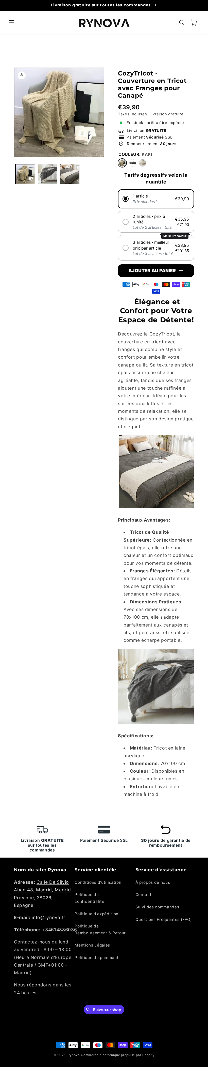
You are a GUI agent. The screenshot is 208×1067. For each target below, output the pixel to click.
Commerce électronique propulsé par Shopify (117, 1055)
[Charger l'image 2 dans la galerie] (47, 174)
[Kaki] (122, 163)
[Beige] (142, 163)
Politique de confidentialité (89, 898)
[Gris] (132, 163)
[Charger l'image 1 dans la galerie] (25, 174)
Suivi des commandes (157, 907)
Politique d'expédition (96, 913)
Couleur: (135, 154)
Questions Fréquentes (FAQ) (163, 919)
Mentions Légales (92, 945)
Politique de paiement (96, 957)
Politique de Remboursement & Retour (100, 929)
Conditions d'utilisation (98, 882)
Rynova (74, 1055)
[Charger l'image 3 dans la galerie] (70, 174)
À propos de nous (152, 882)
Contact (143, 894)
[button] (12, 23)
